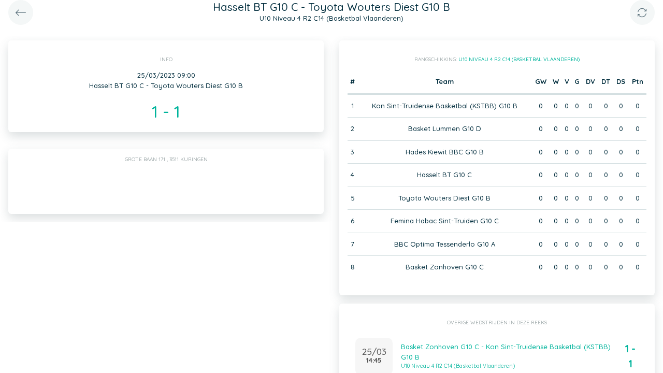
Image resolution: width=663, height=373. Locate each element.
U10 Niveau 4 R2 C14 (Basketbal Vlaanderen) (519, 59)
